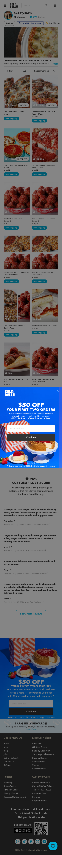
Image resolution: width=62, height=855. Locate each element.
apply (43, 466)
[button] (31, 427)
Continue (31, 437)
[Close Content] (57, 390)
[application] (53, 846)
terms (52, 466)
